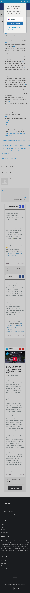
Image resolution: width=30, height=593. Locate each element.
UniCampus (4, 568)
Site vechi (3, 563)
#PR (22, 253)
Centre (2, 565)
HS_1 (17, 131)
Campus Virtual (4, 560)
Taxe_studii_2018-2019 (7, 156)
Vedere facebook (20, 276)
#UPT (7, 261)
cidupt (11, 276)
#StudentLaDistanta (11, 259)
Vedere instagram (20, 206)
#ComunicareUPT (10, 257)
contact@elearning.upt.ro (12, 514)
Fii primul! (9, 271)
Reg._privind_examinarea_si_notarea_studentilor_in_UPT (16, 148)
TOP (15, 579)
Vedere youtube (20, 349)
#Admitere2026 (20, 259)
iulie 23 (22, 474)
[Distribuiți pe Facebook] (2, 172)
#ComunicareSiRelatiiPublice (13, 253)
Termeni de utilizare (5, 571)
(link (10, 76)
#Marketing (13, 255)
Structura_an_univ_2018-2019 (9, 158)
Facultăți (3, 524)
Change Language (15, 23)
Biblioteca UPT (4, 532)
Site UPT (3, 529)
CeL (11, 179)
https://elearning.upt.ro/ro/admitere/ (14, 317)
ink (25, 90)
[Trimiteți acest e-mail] (10, 172)
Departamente (4, 527)
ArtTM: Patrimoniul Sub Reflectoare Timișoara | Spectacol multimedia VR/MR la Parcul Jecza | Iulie (13, 369)
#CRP (20, 251)
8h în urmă (21, 263)
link (6, 33)
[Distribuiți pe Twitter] (6, 172)
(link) (14, 46)
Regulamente (17, 166)
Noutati (11, 166)
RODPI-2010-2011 (5, 153)
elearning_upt (13, 206)
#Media (8, 255)
